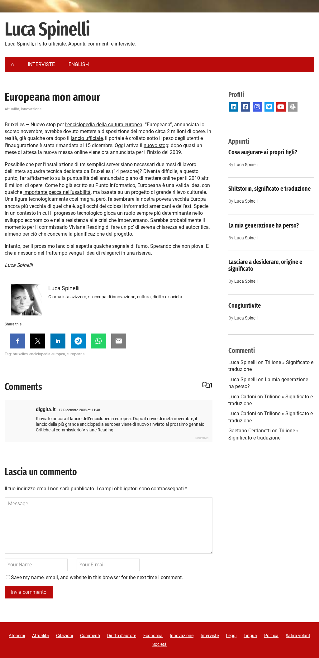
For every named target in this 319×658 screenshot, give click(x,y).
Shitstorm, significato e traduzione (269, 188)
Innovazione (31, 109)
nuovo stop (156, 145)
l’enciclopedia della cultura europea (103, 124)
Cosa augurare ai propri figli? (262, 152)
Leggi (231, 635)
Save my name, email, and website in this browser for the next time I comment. (97, 577)
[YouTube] (281, 107)
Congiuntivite (244, 305)
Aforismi (17, 635)
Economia (153, 635)
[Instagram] (257, 107)
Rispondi (202, 438)
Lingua (250, 635)
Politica (271, 635)
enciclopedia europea (47, 354)
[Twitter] (269, 107)
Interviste (210, 635)
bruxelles (20, 354)
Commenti (90, 635)
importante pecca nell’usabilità (57, 192)
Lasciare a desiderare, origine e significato (265, 265)
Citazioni (64, 635)
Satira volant (298, 635)
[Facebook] (245, 107)
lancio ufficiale (87, 138)
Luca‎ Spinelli (246, 164)
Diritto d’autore (121, 635)
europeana (76, 354)
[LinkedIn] (233, 107)
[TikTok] (293, 107)
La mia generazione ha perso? (263, 225)
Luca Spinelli (47, 29)
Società (159, 644)
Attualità (12, 109)
